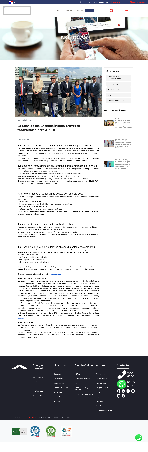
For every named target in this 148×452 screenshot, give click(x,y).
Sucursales (58, 374)
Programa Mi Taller (103, 388)
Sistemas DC (38, 396)
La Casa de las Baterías (29, 418)
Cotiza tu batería (102, 379)
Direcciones (79, 383)
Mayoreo (99, 397)
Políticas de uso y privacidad (81, 389)
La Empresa (58, 379)
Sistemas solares (39, 377)
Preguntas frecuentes (104, 410)
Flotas (98, 392)
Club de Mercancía (103, 406)
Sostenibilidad (59, 383)
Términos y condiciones (84, 394)
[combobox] (69, 10)
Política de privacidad (136, 2)
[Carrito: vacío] (111, 10)
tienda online (115, 2)
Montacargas (38, 391)
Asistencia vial (101, 374)
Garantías (99, 401)
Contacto (57, 397)
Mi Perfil (78, 374)
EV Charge (37, 382)
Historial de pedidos (82, 379)
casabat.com (23, 318)
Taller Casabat (101, 383)
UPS (34, 386)
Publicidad (58, 392)
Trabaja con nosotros (61, 388)
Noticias (57, 401)
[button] (124, 10)
